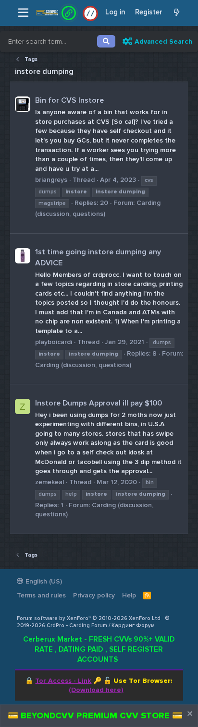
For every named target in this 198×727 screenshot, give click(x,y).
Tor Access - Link (63, 681)
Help (129, 595)
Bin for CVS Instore (69, 100)
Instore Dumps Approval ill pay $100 (98, 403)
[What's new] (176, 12)
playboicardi (53, 342)
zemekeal (49, 482)
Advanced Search (163, 41)
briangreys (51, 180)
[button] (23, 13)
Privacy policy (94, 595)
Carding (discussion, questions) (83, 365)
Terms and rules (41, 595)
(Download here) (96, 690)
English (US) (43, 581)
